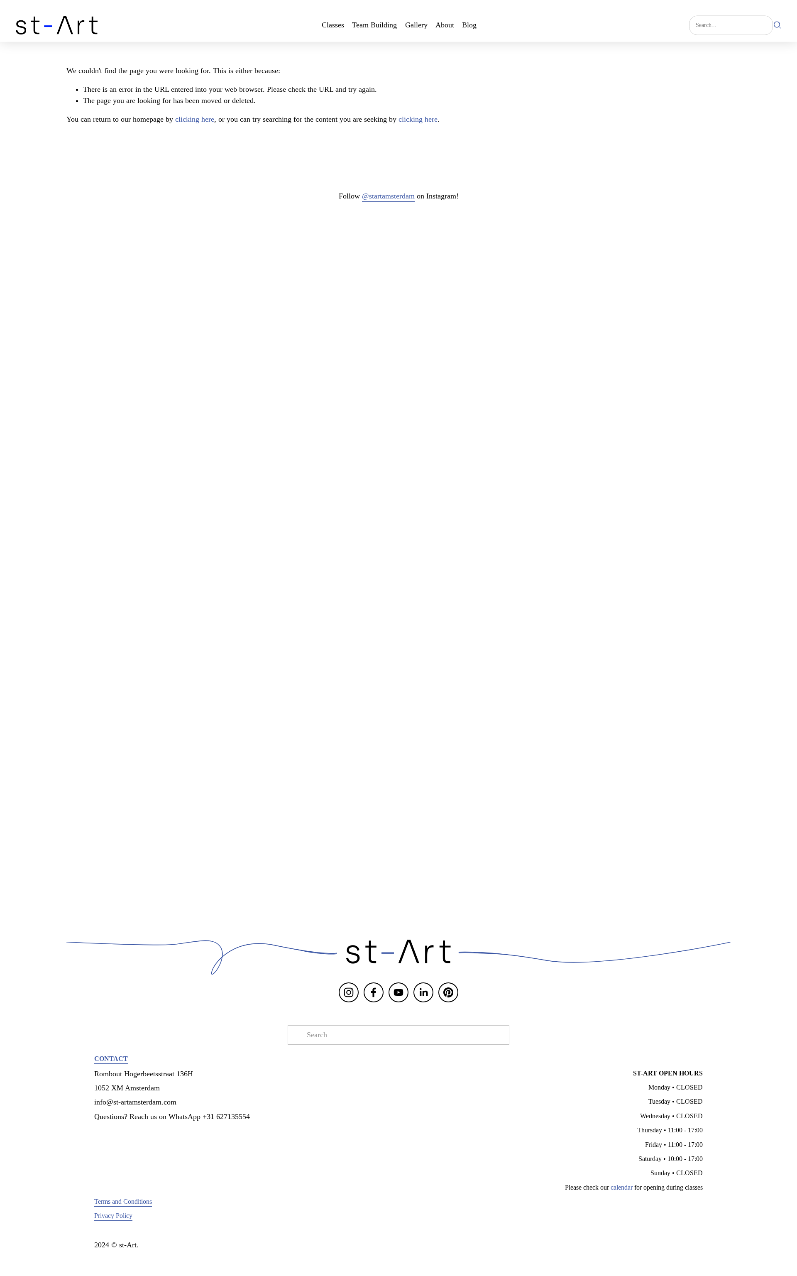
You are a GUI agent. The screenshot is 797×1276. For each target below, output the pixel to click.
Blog (469, 25)
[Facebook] (374, 992)
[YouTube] (398, 992)
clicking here (194, 119)
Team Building (374, 25)
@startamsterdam (388, 196)
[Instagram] (349, 992)
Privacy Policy (113, 1215)
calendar (622, 1187)
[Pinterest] (448, 992)
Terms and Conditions (123, 1201)
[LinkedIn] (423, 992)
